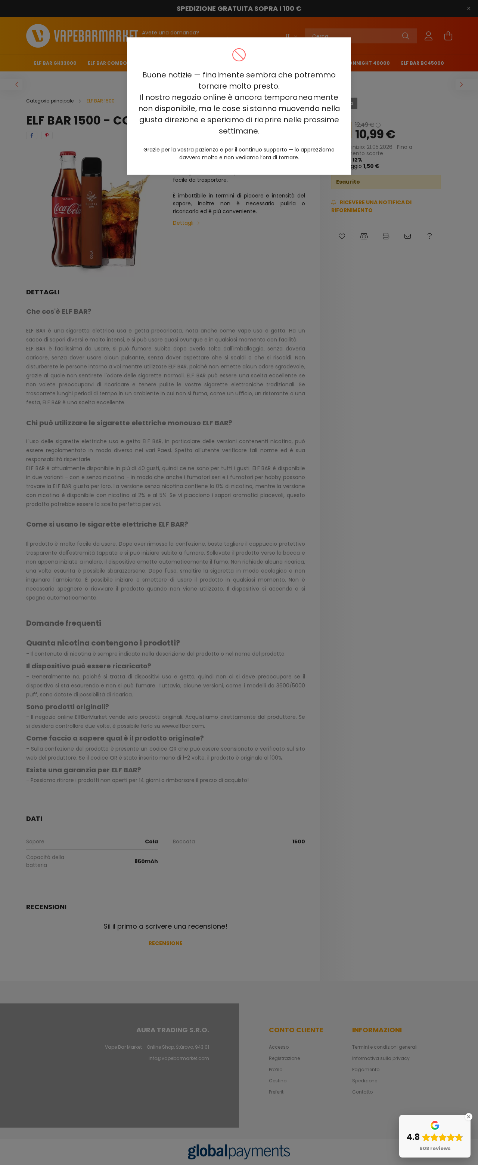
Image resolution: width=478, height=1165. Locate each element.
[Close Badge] (468, 1116)
